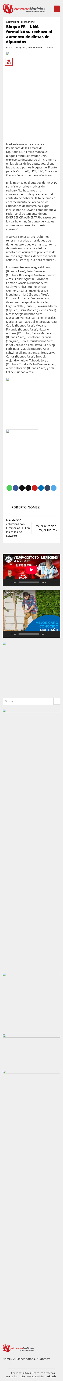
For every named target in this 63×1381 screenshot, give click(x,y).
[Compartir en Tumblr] (47, 488)
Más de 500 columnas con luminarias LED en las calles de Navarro (18, 528)
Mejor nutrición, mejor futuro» (46, 528)
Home (7, 1359)
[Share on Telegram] (54, 488)
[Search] (49, 8)
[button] (57, 9)
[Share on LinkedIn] (41, 488)
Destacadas (28, 22)
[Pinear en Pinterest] (35, 488)
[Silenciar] (50, 582)
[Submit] (57, 701)
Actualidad (13, 22)
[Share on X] (22, 488)
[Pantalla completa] (56, 582)
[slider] (29, 634)
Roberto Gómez (44, 47)
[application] (31, 570)
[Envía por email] (28, 488)
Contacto (44, 1359)
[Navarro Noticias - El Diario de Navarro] (24, 8)
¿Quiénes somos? (24, 1359)
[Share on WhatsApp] (9, 488)
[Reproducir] (7, 582)
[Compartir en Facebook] (16, 488)
